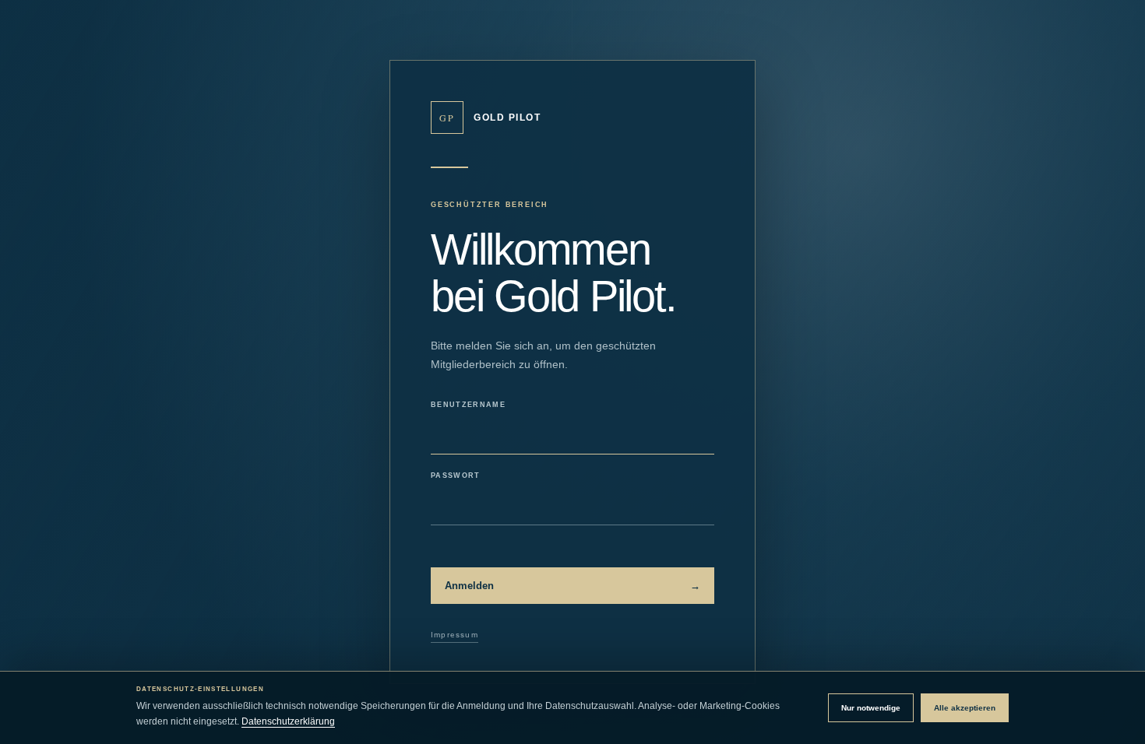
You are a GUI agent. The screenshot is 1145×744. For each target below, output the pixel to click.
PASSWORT (456, 475)
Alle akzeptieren (964, 708)
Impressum (454, 634)
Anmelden (572, 585)
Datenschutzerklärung (288, 721)
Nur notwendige (870, 708)
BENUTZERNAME (468, 405)
